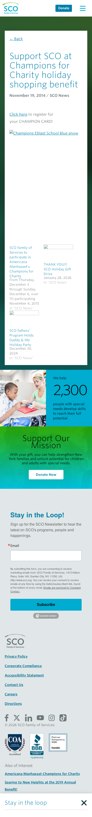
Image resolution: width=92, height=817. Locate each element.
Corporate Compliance (23, 666)
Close (83, 801)
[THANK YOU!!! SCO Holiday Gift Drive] (58, 252)
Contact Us (14, 685)
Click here (18, 114)
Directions (13, 704)
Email (14, 545)
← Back (16, 39)
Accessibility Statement (24, 675)
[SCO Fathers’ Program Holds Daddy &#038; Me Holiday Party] (24, 319)
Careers (11, 694)
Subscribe (46, 605)
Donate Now (46, 475)
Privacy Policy (16, 656)
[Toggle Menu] (82, 8)
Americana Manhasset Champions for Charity (42, 774)
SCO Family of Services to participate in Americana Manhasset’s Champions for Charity (21, 262)
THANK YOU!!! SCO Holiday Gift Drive (57, 269)
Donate (63, 8)
